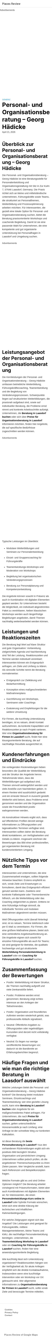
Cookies (9, 1310)
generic (6, 100)
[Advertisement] (26, 52)
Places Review (11, 3)
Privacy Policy (11, 1312)
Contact (8, 1315)
